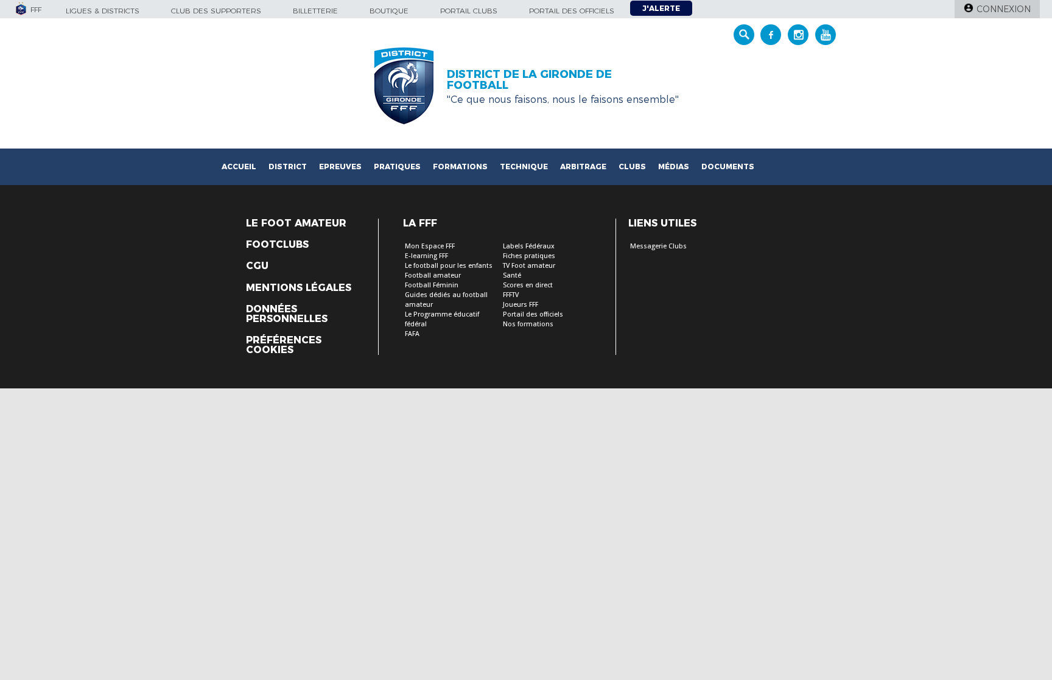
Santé (512, 275)
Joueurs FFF (520, 305)
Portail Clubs (468, 10)
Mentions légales (298, 288)
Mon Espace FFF (430, 246)
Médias (673, 166)
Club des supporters (216, 10)
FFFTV (511, 295)
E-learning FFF (426, 256)
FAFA (412, 334)
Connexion (1004, 9)
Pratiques (397, 166)
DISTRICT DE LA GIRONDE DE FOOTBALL (529, 80)
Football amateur (433, 275)
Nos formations (528, 324)
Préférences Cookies (283, 345)
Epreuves (340, 166)
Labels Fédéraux (529, 246)
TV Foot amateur (529, 266)
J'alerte (661, 8)
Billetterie (315, 10)
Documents (727, 166)
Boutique (389, 10)
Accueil (239, 166)
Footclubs (277, 245)
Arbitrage (583, 166)
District (287, 166)
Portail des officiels (571, 10)
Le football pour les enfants (449, 266)
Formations (460, 166)
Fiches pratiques (529, 256)
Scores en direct (528, 285)
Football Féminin (431, 285)
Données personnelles (287, 314)
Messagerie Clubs (658, 246)
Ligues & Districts (102, 10)
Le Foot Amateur (296, 223)
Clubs (632, 166)
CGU (257, 266)
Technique (524, 166)
